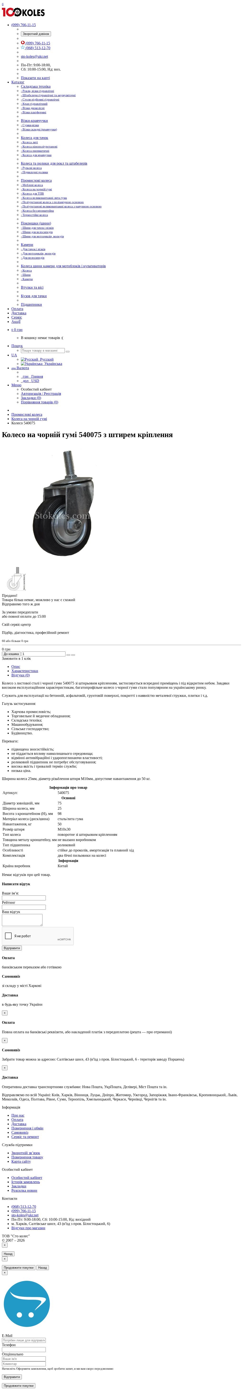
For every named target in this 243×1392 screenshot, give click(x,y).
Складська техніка (36, 86)
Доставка (18, 313)
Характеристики (24, 671)
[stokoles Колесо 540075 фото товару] (61, 562)
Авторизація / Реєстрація (41, 394)
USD (30, 381)
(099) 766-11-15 (37, 43)
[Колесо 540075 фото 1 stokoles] (16, 591)
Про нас (17, 1115)
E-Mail (7, 1336)
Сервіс (16, 317)
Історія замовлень (25, 1182)
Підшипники (31, 304)
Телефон (9, 1345)
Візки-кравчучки (34, 121)
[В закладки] (68, 655)
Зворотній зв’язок (25, 1153)
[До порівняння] (73, 655)
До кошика (11, 654)
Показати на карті (35, 78)
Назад (8, 1254)
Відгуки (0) (20, 675)
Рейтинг (8, 902)
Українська (52, 364)
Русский (46, 359)
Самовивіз (19, 1132)
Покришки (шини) (36, 223)
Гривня (32, 376)
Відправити (12, 948)
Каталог (17, 82)
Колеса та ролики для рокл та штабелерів (54, 163)
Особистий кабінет (26, 1178)
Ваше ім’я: (10, 893)
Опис (15, 667)
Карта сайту (21, 1161)
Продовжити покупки (18, 1267)
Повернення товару (27, 1157)
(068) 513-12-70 (37, 48)
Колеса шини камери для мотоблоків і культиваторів (63, 266)
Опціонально (12, 1354)
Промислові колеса (36, 180)
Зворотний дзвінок (36, 34)
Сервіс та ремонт (25, 1137)
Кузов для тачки (34, 296)
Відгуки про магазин (28, 1228)
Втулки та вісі (32, 287)
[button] (17, 330)
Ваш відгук (11, 912)
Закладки (18, 1186)
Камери (27, 245)
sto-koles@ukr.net (34, 56)
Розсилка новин (24, 1190)
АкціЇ (15, 322)
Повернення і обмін (27, 1128)
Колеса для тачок (34, 138)
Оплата (17, 309)
